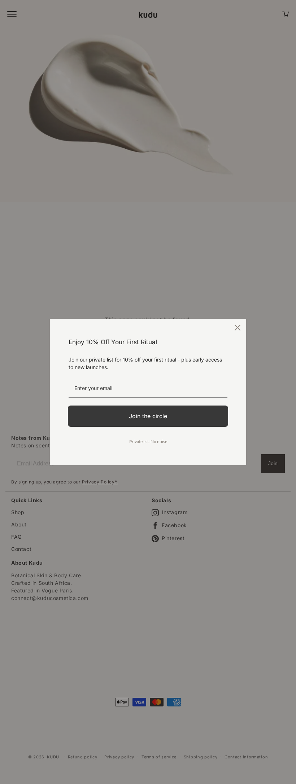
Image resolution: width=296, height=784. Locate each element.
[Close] (237, 327)
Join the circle (148, 416)
